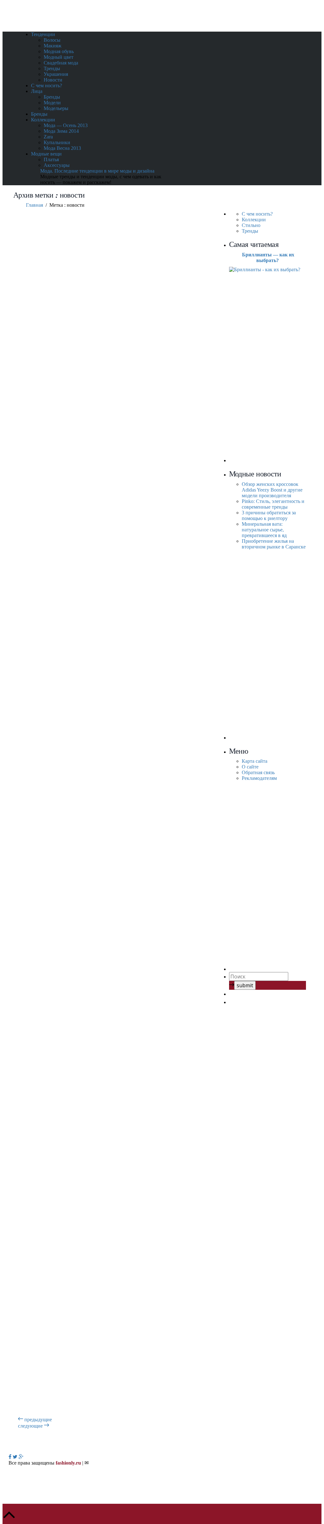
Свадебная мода (61, 62)
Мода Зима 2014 (61, 131)
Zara (48, 136)
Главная (34, 205)
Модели (52, 102)
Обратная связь (258, 772)
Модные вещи (46, 153)
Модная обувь (59, 51)
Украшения (56, 74)
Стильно (251, 225)
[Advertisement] (276, 367)
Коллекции (43, 119)
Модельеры (56, 108)
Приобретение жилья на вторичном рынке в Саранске (274, 543)
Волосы (52, 40)
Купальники (57, 142)
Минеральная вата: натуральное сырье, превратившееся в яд (265, 529)
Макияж (52, 45)
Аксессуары (57, 165)
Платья (51, 159)
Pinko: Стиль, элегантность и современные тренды (273, 504)
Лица (36, 91)
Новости (53, 80)
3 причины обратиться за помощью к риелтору (269, 515)
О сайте (250, 766)
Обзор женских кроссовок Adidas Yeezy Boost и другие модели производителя (272, 489)
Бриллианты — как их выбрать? (268, 257)
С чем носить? (46, 85)
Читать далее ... (75, 405)
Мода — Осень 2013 (66, 125)
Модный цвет (58, 57)
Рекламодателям (259, 778)
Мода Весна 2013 (62, 148)
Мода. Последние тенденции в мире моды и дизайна (97, 171)
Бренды (52, 97)
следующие (31, 1426)
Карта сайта (254, 761)
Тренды (52, 68)
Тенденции (43, 34)
